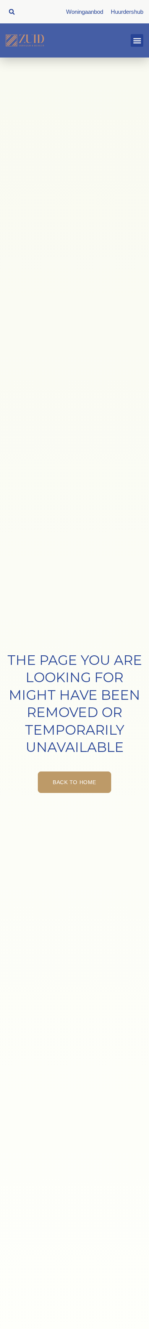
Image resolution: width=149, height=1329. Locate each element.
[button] (12, 12)
